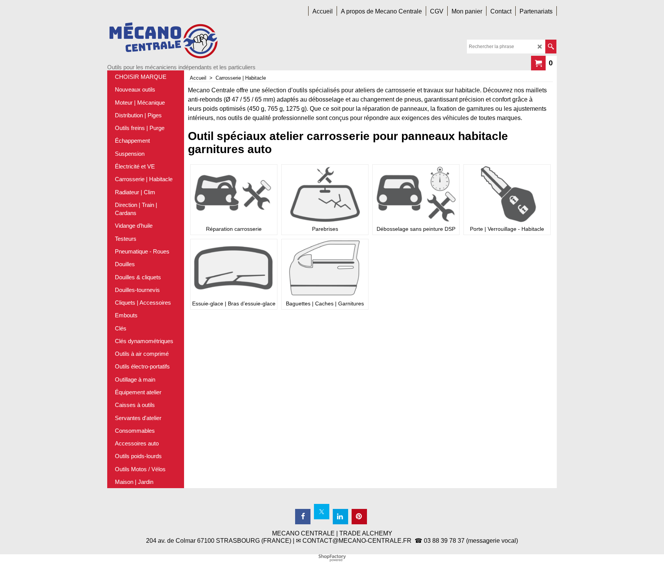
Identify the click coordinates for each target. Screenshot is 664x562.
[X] (321, 511)
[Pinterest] (359, 516)
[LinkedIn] (340, 516)
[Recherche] (550, 46)
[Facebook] (302, 516)
